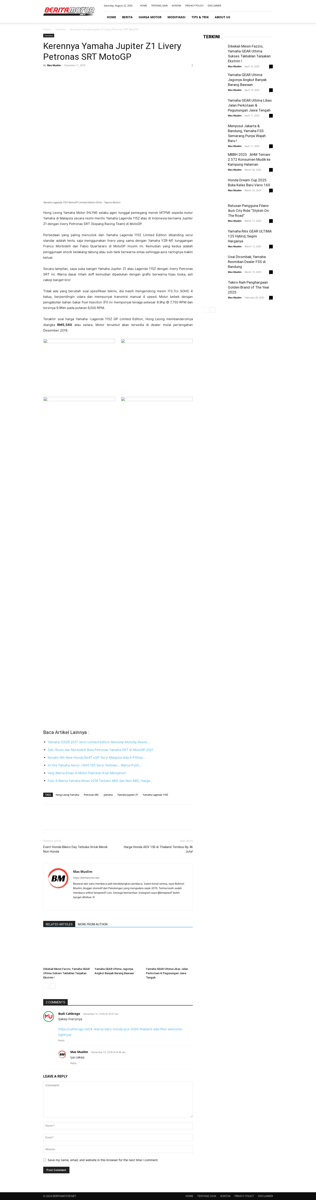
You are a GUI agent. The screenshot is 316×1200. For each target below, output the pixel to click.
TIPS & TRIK (200, 17)
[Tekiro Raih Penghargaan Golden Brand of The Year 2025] (214, 290)
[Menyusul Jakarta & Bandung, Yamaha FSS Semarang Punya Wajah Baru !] (214, 134)
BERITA (127, 17)
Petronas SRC (91, 794)
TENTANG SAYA (159, 5)
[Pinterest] (67, 75)
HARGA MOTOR (150, 17)
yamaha (108, 794)
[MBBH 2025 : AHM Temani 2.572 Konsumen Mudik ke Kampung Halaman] (214, 163)
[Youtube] (269, 6)
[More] (87, 75)
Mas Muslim (54, 65)
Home (47, 29)
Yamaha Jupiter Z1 (127, 794)
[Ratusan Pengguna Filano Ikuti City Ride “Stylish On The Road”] (214, 214)
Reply (61, 1040)
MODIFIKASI (176, 17)
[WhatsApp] (77, 75)
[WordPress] (99, 904)
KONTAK (176, 5)
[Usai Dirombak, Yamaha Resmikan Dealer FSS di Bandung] (214, 265)
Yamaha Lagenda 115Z (155, 794)
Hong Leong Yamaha (67, 794)
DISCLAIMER (214, 5)
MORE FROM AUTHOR (93, 924)
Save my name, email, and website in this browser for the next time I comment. (103, 1160)
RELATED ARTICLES (59, 924)
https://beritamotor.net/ (86, 877)
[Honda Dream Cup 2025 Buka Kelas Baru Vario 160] (214, 189)
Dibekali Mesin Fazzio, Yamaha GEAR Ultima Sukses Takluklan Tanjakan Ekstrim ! (66, 973)
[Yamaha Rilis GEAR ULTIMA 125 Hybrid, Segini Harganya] (214, 239)
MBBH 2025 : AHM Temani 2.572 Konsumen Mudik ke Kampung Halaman (249, 159)
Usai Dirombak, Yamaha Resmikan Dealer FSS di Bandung (247, 262)
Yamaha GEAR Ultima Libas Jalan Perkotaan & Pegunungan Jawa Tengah (167, 973)
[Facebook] (248, 6)
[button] (267, 17)
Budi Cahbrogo (69, 1014)
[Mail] (262, 6)
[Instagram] (255, 6)
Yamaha (60, 29)
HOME (143, 5)
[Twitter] (57, 75)
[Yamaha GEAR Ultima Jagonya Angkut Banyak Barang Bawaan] (118, 949)
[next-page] (52, 986)
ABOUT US (222, 17)
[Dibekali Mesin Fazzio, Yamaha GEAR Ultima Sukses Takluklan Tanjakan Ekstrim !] (66, 949)
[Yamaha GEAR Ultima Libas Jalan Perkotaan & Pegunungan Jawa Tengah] (169, 949)
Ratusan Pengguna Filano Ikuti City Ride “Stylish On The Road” (248, 210)
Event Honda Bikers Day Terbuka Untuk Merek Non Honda (75, 849)
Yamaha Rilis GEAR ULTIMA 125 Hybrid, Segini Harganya (250, 236)
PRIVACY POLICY (194, 5)
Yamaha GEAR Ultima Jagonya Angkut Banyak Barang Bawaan (247, 80)
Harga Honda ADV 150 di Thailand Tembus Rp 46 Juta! (158, 849)
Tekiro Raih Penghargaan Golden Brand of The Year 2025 (248, 287)
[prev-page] (46, 986)
